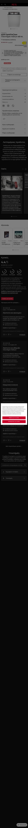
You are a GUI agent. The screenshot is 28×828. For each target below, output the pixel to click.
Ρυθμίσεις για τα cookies (14, 417)
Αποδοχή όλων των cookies (14, 421)
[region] (14, 414)
